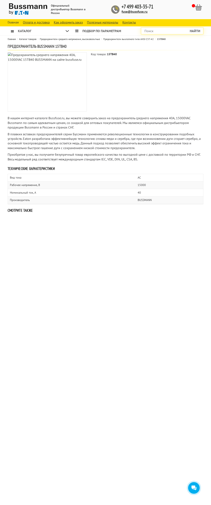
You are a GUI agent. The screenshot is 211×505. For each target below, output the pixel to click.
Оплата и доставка (36, 22)
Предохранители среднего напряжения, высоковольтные (70, 39)
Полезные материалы (102, 22)
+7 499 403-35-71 (137, 6)
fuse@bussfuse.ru (135, 11)
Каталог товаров (27, 39)
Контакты (129, 22)
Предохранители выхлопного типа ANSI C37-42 (128, 39)
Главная (12, 39)
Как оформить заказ (68, 22)
